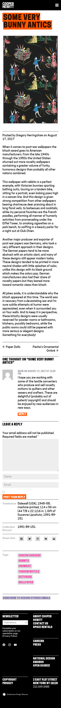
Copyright (9, 679)
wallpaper (26, 582)
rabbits (24, 561)
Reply (22, 414)
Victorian (25, 577)
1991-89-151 (27, 527)
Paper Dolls (11, 347)
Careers (38, 641)
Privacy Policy (9, 636)
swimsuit (25, 566)
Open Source (41, 665)
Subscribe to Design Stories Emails (26, 598)
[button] (57, 5)
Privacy (7, 683)
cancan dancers (30, 555)
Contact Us (40, 623)
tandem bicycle (29, 571)
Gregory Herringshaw (29, 135)
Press (37, 644)
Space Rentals (42, 627)
